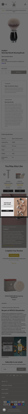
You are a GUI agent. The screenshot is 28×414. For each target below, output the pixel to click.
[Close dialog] (26, 198)
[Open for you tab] (4, 410)
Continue (7, 210)
